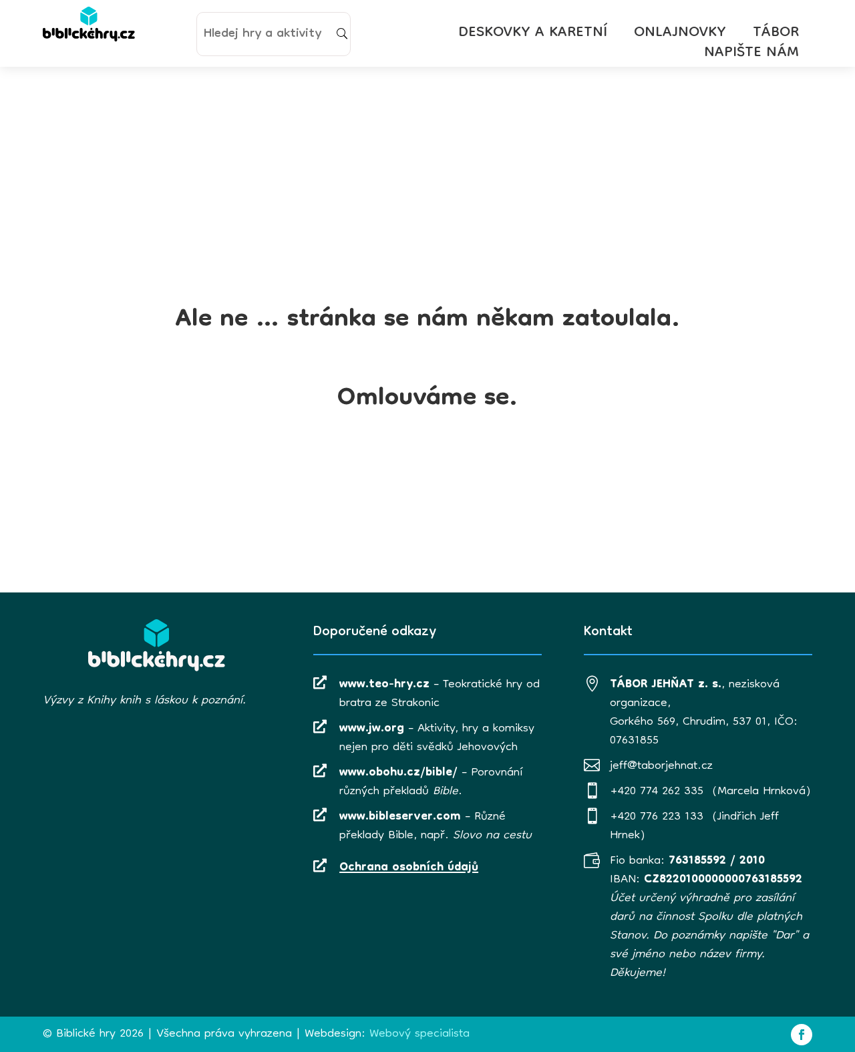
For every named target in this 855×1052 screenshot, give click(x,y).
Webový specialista (419, 1034)
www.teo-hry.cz (384, 685)
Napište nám (751, 56)
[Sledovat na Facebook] (801, 1034)
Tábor (776, 36)
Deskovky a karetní (532, 36)
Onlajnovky (680, 36)
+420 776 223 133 (656, 817)
